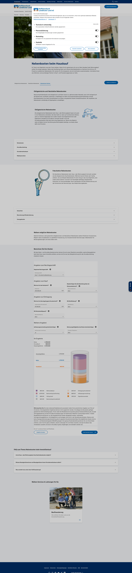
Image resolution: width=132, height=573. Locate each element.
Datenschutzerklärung (40, 19)
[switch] (96, 30)
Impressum (51, 19)
